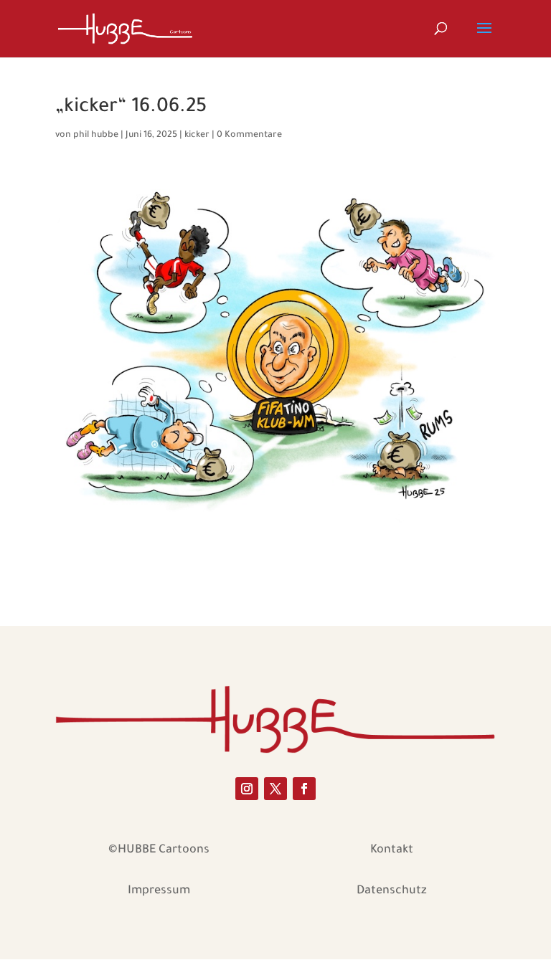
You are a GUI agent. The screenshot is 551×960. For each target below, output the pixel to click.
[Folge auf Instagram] (246, 788)
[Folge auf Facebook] (304, 788)
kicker (196, 135)
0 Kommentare (249, 135)
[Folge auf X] (275, 788)
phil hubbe (95, 135)
